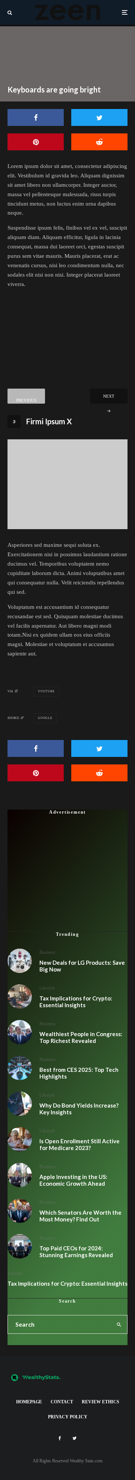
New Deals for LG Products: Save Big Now (82, 966)
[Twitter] (74, 1438)
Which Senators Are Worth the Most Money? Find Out (80, 1216)
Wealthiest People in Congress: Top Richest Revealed (80, 1037)
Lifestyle (47, 988)
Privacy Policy (67, 1416)
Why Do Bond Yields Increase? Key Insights (78, 1108)
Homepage (29, 1401)
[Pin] (36, 141)
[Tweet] (99, 117)
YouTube (46, 691)
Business (47, 952)
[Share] (36, 117)
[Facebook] (60, 1438)
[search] (119, 1324)
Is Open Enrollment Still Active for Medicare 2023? (79, 1144)
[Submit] (99, 141)
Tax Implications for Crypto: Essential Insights (75, 1001)
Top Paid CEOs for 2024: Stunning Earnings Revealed (76, 1251)
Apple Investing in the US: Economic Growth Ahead (73, 1180)
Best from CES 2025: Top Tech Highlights (78, 1073)
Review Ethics (100, 1401)
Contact (62, 1401)
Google (45, 718)
